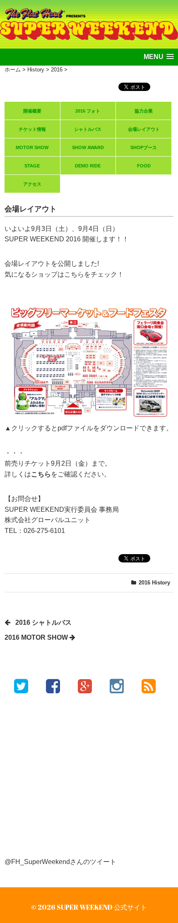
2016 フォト (87, 110)
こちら (41, 474)
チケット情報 (32, 129)
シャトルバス (87, 129)
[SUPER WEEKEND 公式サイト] (89, 16)
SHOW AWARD (88, 147)
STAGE (32, 165)
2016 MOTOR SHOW (36, 637)
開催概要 (32, 110)
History (161, 582)
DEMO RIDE (88, 165)
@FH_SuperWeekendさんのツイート (60, 861)
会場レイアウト (144, 129)
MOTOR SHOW (32, 147)
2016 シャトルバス (43, 622)
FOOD (144, 165)
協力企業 (144, 110)
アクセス (32, 184)
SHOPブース (143, 147)
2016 (144, 582)
